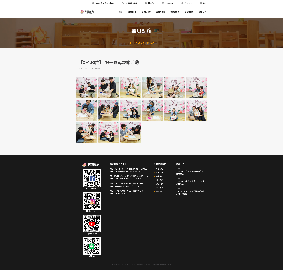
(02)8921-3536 (119, 193)
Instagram (169, 3)
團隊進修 (159, 176)
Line (204, 3)
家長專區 (159, 184)
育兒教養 (159, 188)
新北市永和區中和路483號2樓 (132, 183)
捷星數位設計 (166, 264)
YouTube (188, 3)
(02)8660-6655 (119, 171)
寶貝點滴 (150, 43)
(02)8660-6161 (119, 186)
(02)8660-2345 (119, 179)
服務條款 (149, 264)
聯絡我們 (159, 191)
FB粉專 (151, 3)
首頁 (131, 43)
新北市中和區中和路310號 (137, 176)
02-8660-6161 (131, 3)
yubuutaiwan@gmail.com (104, 3)
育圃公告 (159, 169)
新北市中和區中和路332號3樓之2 (135, 169)
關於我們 (159, 180)
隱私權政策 (140, 264)
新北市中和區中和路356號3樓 (132, 191)
